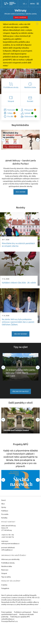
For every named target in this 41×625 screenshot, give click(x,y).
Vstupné (4, 573)
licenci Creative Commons (15, 597)
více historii (20, 192)
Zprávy (3, 507)
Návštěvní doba (6, 566)
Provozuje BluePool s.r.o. (9, 621)
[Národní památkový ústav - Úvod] (10, 3)
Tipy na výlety (6, 577)
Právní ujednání (6, 612)
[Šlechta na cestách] (20, 480)
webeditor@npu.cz (7, 619)
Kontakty (4, 518)
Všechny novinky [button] (20, 334)
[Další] (38, 367)
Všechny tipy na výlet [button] (20, 391)
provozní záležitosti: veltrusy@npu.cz (8, 548)
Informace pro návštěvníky (10, 559)
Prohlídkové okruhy (8, 563)
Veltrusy (20, 10)
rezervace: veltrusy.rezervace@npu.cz (10, 542)
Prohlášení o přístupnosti (22, 612)
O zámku (4, 585)
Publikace (4, 511)
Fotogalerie (5, 588)
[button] (3, 140)
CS (24, 4)
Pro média (4, 514)
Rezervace (4, 570)
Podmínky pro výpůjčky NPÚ (20, 617)
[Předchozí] (3, 367)
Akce (3, 504)
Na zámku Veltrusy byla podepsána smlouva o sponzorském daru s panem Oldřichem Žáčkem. (18, 322)
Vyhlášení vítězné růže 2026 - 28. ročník (19, 282)
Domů (3, 500)
